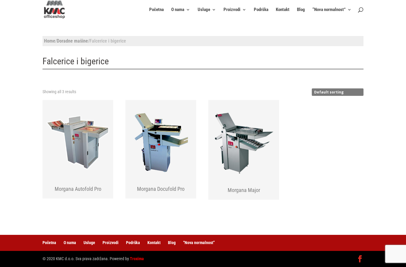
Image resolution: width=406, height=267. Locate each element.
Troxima (137, 258)
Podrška (261, 9)
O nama (177, 9)
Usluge (204, 9)
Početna (156, 9)
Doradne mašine (72, 41)
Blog (301, 9)
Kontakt (282, 9)
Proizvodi (232, 9)
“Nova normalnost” (329, 9)
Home (49, 41)
